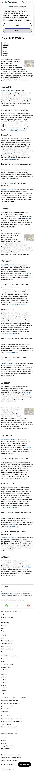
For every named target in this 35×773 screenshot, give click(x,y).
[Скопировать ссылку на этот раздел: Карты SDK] (14, 87)
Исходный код (5, 622)
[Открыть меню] (2, 2)
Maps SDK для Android (8, 91)
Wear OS (3, 661)
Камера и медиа (5, 646)
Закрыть (17, 25)
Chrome (3, 740)
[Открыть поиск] (23, 2)
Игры (2, 638)
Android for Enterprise (7, 617)
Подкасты (4, 631)
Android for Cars (5, 667)
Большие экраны (5, 659)
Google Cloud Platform (7, 746)
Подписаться (24, 764)
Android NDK (4, 711)
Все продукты (5, 749)
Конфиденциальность (7, 649)
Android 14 (4, 685)
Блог (2, 628)
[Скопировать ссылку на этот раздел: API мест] (12, 209)
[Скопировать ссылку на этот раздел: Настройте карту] (16, 135)
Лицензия (18, 755)
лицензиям (4, 593)
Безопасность (5, 620)
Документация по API (7, 706)
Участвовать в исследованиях (9, 727)
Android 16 (4, 679)
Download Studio (6, 709)
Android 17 (4, 677)
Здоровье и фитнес (6, 643)
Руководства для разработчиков (10, 703)
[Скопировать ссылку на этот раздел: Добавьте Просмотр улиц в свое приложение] (12, 186)
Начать (17, 31)
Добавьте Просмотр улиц (9, 189)
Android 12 (4, 690)
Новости (3, 625)
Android (3, 614)
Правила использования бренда (11, 757)
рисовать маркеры (13, 159)
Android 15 (4, 682)
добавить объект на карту (18, 130)
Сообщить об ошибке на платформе (11, 718)
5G (2, 651)
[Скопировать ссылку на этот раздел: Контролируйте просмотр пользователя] (3, 167)
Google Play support (6, 724)
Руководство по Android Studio (9, 700)
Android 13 (4, 688)
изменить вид (14, 178)
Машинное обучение (7, 641)
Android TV (4, 670)
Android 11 (4, 693)
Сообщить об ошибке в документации (11, 721)
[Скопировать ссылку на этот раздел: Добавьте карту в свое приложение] (30, 110)
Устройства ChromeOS (7, 664)
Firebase (3, 743)
